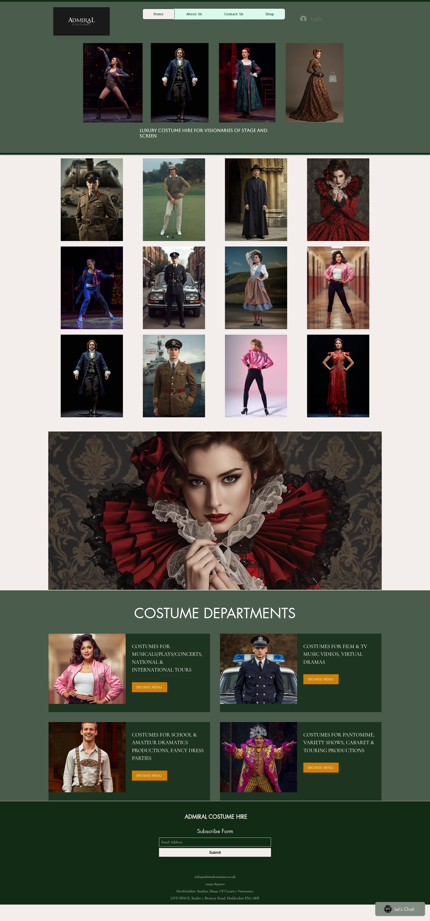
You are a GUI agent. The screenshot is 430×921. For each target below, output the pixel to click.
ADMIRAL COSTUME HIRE (216, 816)
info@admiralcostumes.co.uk (215, 876)
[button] (332, 77)
